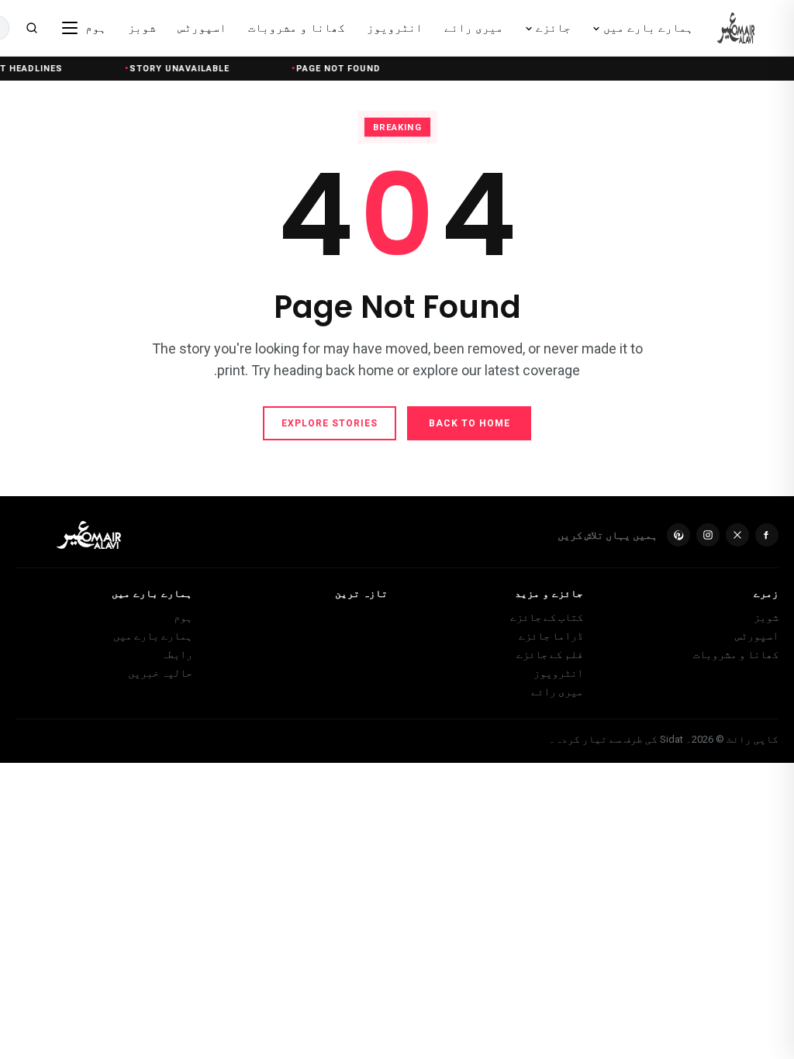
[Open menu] (69, 27)
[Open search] (32, 28)
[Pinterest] (678, 535)
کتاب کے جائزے (546, 617)
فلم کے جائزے (549, 654)
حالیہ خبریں (160, 673)
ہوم (183, 617)
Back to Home (469, 423)
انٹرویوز (558, 673)
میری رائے (557, 691)
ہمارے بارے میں (152, 636)
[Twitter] (737, 535)
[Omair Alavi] (735, 27)
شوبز (766, 617)
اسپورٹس (756, 636)
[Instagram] (708, 535)
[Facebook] (766, 535)
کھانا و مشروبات (735, 654)
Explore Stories (329, 423)
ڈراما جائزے (551, 636)
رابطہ (176, 654)
